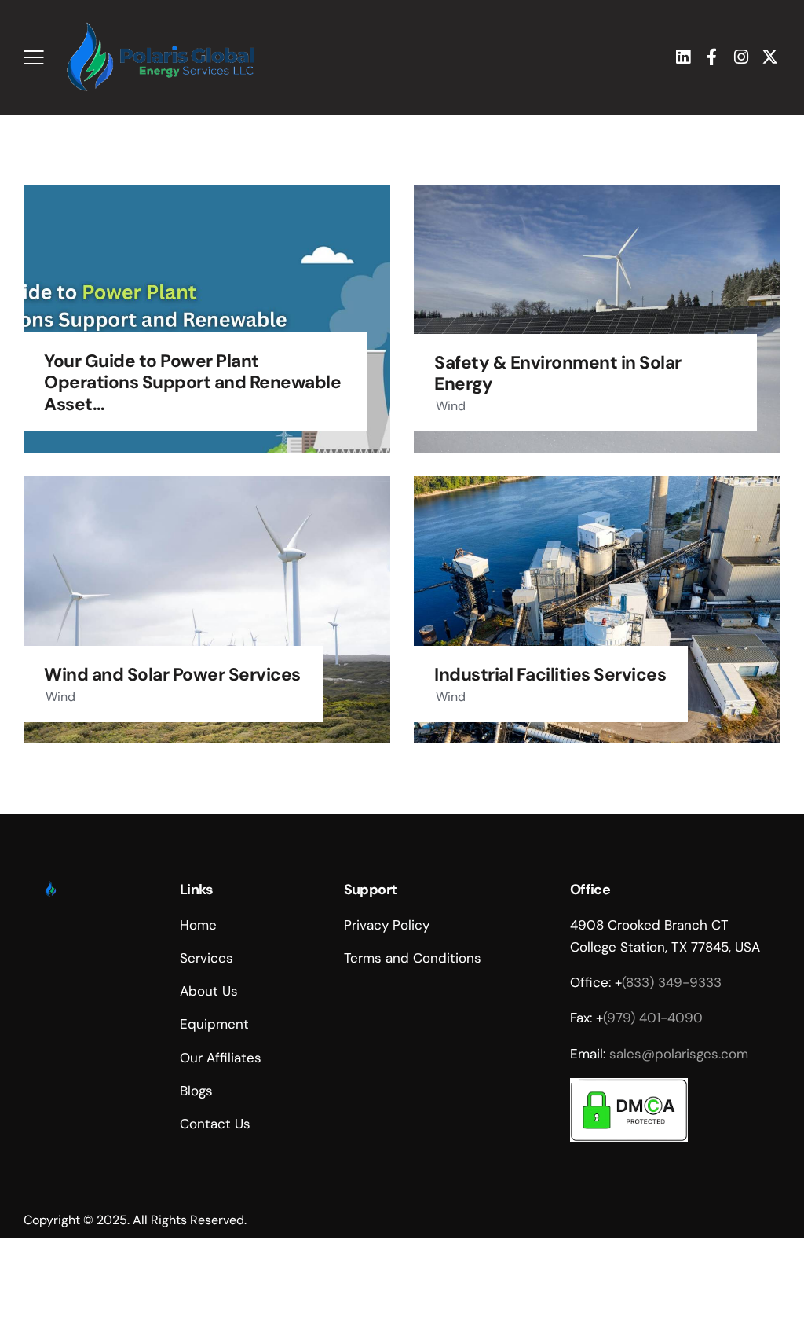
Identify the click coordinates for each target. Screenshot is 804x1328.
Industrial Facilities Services (550, 674)
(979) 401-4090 (653, 1017)
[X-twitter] (769, 57)
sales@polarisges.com (678, 1053)
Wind (451, 406)
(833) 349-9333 (672, 982)
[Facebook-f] (711, 57)
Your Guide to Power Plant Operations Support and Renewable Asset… (192, 382)
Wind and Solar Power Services (172, 674)
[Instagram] (740, 57)
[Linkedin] (682, 57)
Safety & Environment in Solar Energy (558, 373)
